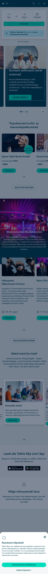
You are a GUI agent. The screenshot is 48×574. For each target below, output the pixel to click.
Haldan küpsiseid (23, 570)
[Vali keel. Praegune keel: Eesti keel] (45, 537)
